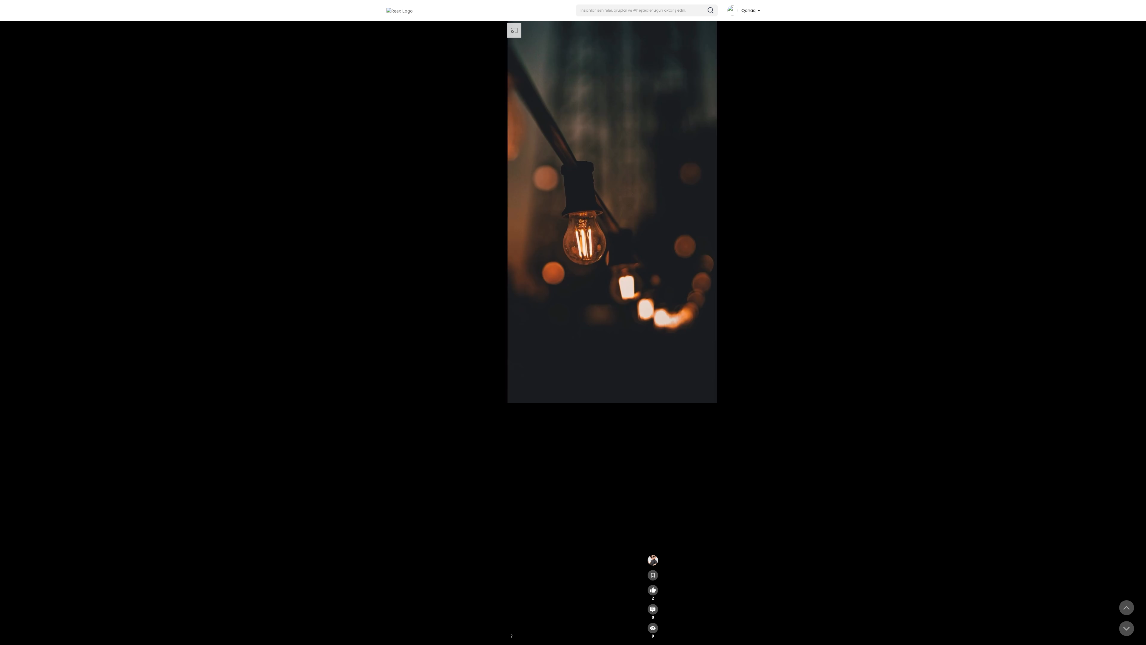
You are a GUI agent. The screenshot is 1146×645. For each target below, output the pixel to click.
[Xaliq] (653, 560)
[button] (647, 10)
